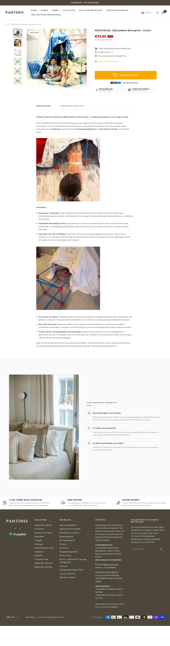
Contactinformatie (117, 10)
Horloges (38, 544)
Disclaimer (64, 548)
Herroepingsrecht (67, 540)
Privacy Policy (65, 555)
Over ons (63, 566)
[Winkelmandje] (163, 12)
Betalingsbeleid (66, 536)
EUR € (147, 13)
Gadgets (38, 540)
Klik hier (114, 572)
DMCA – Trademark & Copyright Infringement (73, 560)
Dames (44, 10)
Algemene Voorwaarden (70, 529)
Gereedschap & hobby (44, 548)
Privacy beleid (152, 539)
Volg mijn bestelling (90, 10)
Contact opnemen (67, 574)
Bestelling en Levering (69, 533)
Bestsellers (39, 536)
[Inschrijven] (161, 549)
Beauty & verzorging (43, 533)
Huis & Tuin (69, 10)
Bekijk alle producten (44, 563)
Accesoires (39, 529)
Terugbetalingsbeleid (68, 552)
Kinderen (38, 555)
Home (34, 10)
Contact (134, 542)
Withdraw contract (67, 577)
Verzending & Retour (72, 106)
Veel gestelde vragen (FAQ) (46, 15)
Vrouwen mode (41, 559)
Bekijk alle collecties (43, 525)
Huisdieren (39, 552)
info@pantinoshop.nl (109, 564)
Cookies (63, 544)
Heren (55, 10)
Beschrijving (43, 106)
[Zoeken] (157, 12)
